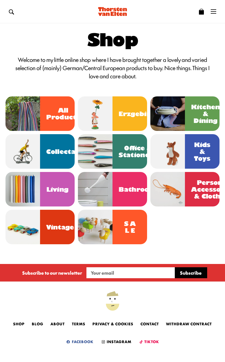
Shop (19, 323)
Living (57, 189)
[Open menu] (213, 11)
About (57, 323)
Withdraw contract (189, 323)
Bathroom (137, 189)
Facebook (82, 341)
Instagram (118, 341)
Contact (149, 323)
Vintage (60, 227)
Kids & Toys (202, 151)
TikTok (151, 341)
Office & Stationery (138, 151)
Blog (37, 323)
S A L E (130, 227)
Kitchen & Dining (205, 114)
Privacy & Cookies (112, 323)
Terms (78, 323)
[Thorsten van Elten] (112, 11)
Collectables (68, 151)
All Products (63, 113)
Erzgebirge (139, 113)
